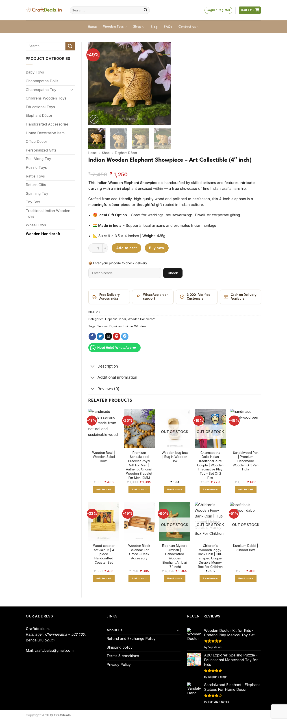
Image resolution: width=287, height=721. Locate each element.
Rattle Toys (35, 176)
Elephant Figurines (109, 326)
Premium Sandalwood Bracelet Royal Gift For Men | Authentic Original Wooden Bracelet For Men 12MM (139, 465)
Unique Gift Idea (135, 326)
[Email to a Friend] (108, 336)
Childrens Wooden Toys (46, 98)
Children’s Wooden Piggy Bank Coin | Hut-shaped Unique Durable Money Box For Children (210, 556)
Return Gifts (36, 184)
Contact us (187, 26)
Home (92, 27)
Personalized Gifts (41, 150)
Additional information (117, 377)
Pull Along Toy (38, 158)
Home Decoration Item (45, 133)
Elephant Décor (39, 115)
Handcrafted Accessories (47, 124)
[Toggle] (72, 89)
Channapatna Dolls (42, 81)
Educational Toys (40, 107)
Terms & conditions (123, 656)
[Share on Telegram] (124, 336)
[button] (218, 10)
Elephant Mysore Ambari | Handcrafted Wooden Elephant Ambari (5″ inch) (174, 556)
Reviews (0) (108, 388)
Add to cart (126, 248)
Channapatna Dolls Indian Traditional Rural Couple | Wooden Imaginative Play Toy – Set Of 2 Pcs (210, 465)
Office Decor (36, 141)
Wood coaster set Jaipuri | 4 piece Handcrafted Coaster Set (104, 554)
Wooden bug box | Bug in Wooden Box (175, 457)
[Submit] (145, 10)
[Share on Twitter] (100, 336)
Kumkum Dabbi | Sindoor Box (245, 548)
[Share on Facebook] (92, 336)
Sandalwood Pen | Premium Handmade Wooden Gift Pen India (246, 461)
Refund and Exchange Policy (131, 638)
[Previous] (95, 83)
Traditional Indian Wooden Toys (48, 213)
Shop (137, 26)
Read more (174, 489)
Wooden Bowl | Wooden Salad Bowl (103, 457)
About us (114, 630)
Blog (154, 27)
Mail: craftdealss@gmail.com (50, 650)
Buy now (156, 248)
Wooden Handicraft (43, 234)
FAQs (168, 27)
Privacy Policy (119, 664)
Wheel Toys (36, 225)
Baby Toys (35, 72)
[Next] (164, 83)
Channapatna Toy (41, 89)
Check (173, 273)
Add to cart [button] (103, 489)
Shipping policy (120, 647)
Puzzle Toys (36, 167)
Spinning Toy (37, 193)
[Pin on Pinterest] (116, 336)
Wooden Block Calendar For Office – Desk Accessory (139, 552)
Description (107, 366)
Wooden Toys (113, 26)
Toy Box (33, 202)
